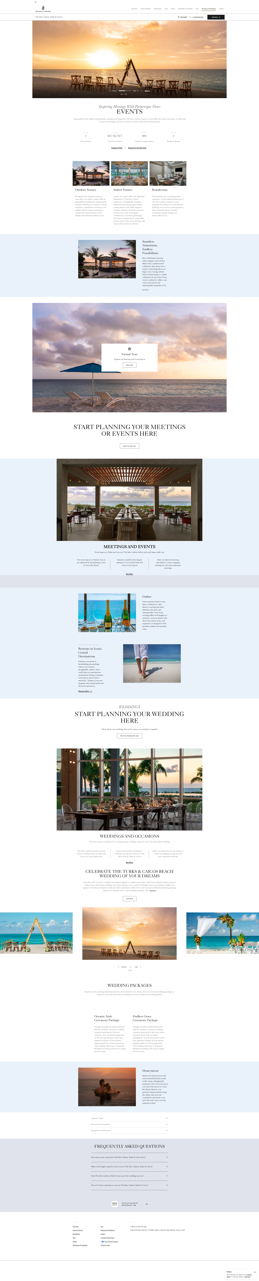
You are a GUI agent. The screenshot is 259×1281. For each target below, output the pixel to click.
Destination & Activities (185, 9)
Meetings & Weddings (209, 9)
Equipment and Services (137, 148)
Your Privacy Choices (111, 1241)
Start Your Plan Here (129, 446)
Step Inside (129, 365)
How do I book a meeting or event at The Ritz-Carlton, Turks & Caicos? (119, 1185)
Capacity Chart (116, 148)
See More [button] (145, 289)
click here (247, 1277)
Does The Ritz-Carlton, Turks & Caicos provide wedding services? (117, 1176)
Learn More (129, 898)
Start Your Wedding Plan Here (129, 736)
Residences (157, 9)
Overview (134, 9)
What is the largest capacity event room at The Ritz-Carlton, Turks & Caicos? (122, 1167)
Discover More (83, 691)
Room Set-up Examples (100, 1124)
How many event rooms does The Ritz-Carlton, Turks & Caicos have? (118, 1157)
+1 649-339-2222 (197, 17)
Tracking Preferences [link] (107, 1238)
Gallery (221, 9)
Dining (173, 9)
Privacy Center (105, 1245)
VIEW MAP (183, 17)
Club (166, 9)
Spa (197, 9)
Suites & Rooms (146, 9)
